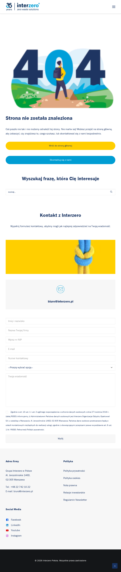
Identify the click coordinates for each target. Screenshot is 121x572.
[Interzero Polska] (23, 7)
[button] (114, 7)
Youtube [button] (15, 530)
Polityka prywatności (74, 471)
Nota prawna (70, 485)
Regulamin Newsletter (75, 500)
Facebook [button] (16, 520)
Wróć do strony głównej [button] (60, 146)
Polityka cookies (71, 478)
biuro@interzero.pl (23, 491)
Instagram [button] (16, 535)
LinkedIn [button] (15, 525)
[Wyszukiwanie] (60, 192)
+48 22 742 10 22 (20, 487)
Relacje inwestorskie (74, 492)
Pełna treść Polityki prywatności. (30, 430)
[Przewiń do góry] (115, 565)
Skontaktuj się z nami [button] (60, 160)
